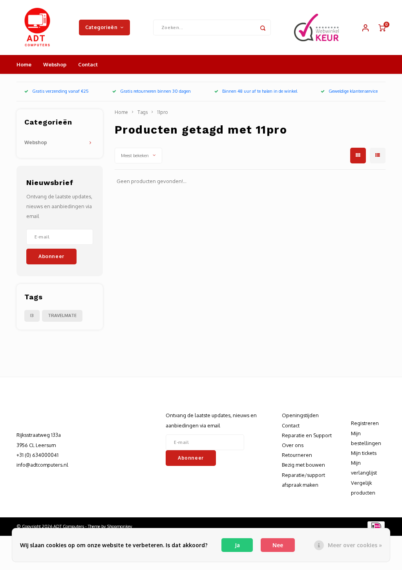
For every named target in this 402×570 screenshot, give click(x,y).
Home (23, 64)
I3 (32, 315)
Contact (88, 64)
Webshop (54, 64)
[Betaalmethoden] (375, 526)
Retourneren (297, 455)
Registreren (365, 423)
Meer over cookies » (355, 545)
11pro (162, 112)
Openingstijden (300, 415)
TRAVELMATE (62, 315)
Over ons (292, 445)
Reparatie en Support (307, 435)
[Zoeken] (263, 27)
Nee (277, 545)
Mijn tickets (363, 453)
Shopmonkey (119, 526)
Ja (237, 545)
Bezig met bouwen (303, 465)
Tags (142, 112)
